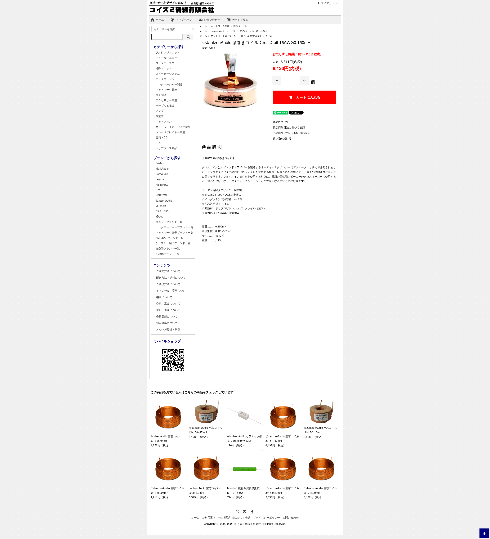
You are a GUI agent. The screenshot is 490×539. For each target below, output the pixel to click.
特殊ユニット (164, 68)
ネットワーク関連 (220, 26)
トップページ (184, 19)
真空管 (160, 116)
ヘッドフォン (164, 121)
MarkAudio (162, 168)
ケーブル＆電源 (165, 105)
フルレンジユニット (168, 52)
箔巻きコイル (240, 26)
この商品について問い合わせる (291, 133)
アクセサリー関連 (166, 100)
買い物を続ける (282, 138)
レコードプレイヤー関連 (170, 132)
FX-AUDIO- (162, 211)
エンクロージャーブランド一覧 (174, 227)
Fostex (160, 163)
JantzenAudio (218, 31)
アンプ (160, 111)
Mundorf (161, 206)
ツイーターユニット (168, 58)
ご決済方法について (168, 284)
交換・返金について (168, 303)
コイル (232, 31)
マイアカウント (330, 3)
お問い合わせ (212, 19)
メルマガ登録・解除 (168, 329)
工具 (158, 143)
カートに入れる (308, 97)
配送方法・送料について (171, 277)
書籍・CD (161, 137)
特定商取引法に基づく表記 (289, 127)
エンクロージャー (166, 79)
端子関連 (161, 95)
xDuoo (159, 216)
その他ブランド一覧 (168, 254)
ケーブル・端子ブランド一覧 (173, 243)
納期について (164, 297)
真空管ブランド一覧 (168, 248)
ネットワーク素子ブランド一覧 (227, 35)
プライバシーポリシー (266, 517)
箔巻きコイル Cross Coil (253, 31)
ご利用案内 (209, 517)
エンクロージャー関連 (169, 84)
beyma (160, 179)
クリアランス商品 (166, 148)
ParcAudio (162, 174)
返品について (281, 122)
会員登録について (167, 316)
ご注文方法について (168, 271)
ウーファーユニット (168, 63)
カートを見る (240, 19)
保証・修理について (168, 310)
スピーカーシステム (168, 73)
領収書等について (167, 323)
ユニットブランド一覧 (169, 222)
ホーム (160, 19)
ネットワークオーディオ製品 (173, 127)
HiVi (158, 190)
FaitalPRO (162, 184)
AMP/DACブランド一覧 (170, 238)
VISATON (161, 195)
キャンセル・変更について (172, 290)
